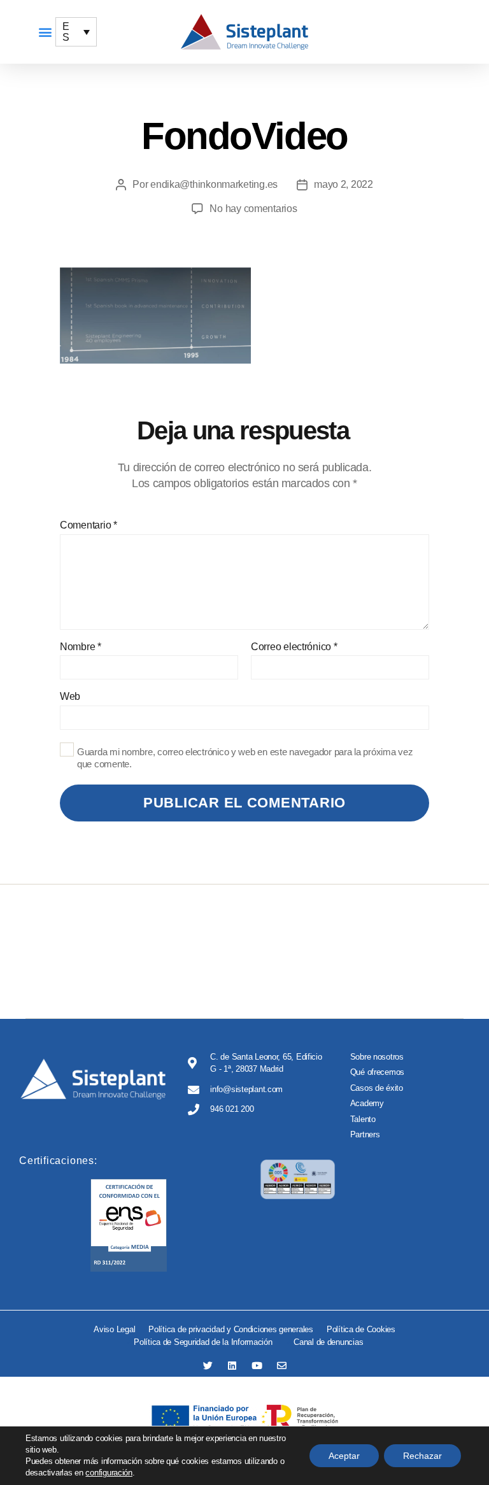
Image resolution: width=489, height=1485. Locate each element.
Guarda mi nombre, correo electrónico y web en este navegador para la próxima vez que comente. (245, 757)
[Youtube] (257, 1365)
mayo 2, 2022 (343, 184)
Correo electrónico (294, 646)
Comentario (88, 525)
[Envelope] (282, 1365)
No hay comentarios (253, 208)
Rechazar (422, 1456)
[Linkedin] (232, 1365)
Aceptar (344, 1456)
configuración (108, 1472)
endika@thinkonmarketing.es (214, 184)
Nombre (80, 646)
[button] (44, 32)
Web (70, 696)
